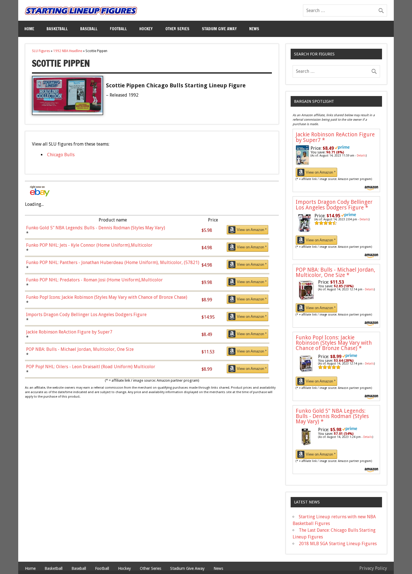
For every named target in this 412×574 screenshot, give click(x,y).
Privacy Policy (373, 568)
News (254, 29)
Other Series (177, 29)
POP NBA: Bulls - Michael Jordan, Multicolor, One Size (335, 272)
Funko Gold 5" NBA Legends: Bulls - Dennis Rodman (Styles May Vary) (332, 416)
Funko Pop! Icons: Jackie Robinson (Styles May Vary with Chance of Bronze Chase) (334, 342)
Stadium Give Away (219, 29)
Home (29, 29)
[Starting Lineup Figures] (81, 11)
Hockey (146, 29)
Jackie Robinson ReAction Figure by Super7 (335, 137)
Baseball (89, 29)
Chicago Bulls (61, 154)
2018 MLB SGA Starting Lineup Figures (338, 543)
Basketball (57, 29)
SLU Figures (41, 51)
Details (361, 155)
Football (118, 29)
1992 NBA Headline (67, 51)
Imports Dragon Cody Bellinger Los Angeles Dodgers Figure (334, 205)
